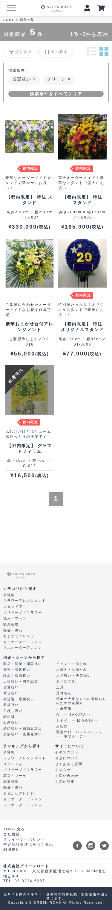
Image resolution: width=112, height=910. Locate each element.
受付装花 (64, 693)
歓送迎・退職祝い (18, 699)
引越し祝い (13, 710)
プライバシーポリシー (24, 839)
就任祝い (11, 693)
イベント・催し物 (71, 664)
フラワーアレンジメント (24, 600)
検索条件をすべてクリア (56, 93)
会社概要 (11, 834)
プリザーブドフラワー (22, 612)
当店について (67, 758)
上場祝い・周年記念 (20, 681)
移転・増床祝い (16, 669)
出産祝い (11, 722)
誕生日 (9, 716)
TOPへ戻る (14, 829)
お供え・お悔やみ (71, 669)
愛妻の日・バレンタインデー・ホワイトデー (79, 734)
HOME (9, 20)
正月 (60, 687)
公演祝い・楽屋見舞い (22, 734)
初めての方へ (67, 752)
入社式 (62, 726)
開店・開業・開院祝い (22, 664)
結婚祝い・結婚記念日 (22, 728)
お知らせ (63, 769)
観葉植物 (11, 624)
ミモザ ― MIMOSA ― (77, 720)
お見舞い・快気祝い (73, 675)
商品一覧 (27, 19)
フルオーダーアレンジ (22, 647)
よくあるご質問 (68, 764)
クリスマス (66, 681)
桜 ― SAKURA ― (73, 714)
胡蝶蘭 (9, 595)
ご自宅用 (64, 708)
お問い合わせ (67, 775)
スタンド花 (13, 606)
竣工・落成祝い (16, 675)
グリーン (57, 79)
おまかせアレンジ (18, 636)
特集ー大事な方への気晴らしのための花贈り (81, 701)
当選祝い (22, 79)
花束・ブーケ (15, 618)
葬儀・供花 (13, 630)
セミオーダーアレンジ (22, 642)
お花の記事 (65, 781)
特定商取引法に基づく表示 (28, 844)
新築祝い (11, 705)
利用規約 (11, 849)
